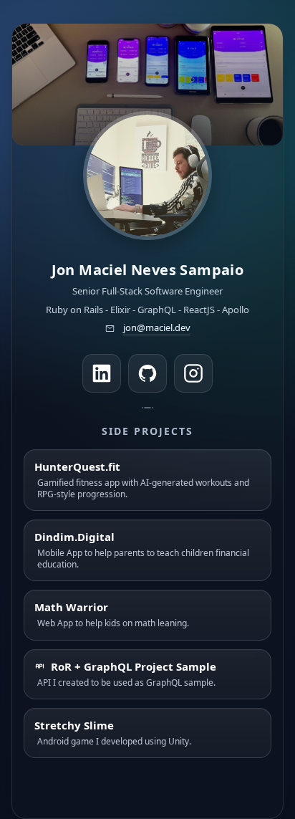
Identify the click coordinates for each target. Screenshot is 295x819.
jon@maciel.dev (156, 328)
